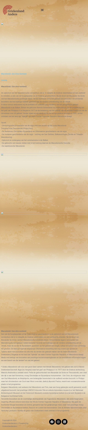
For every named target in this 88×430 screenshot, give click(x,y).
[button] (42, 10)
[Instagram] (58, 422)
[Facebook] (52, 422)
